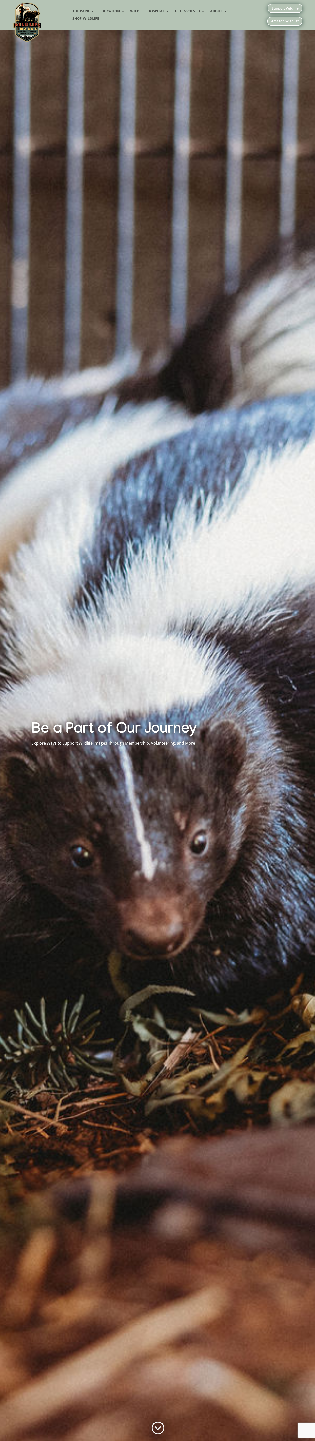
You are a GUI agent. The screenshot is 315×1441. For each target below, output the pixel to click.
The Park (80, 11)
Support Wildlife (285, 8)
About (216, 11)
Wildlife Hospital (147, 11)
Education (109, 11)
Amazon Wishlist (285, 21)
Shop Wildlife (85, 19)
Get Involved (187, 11)
